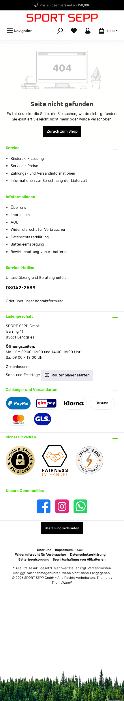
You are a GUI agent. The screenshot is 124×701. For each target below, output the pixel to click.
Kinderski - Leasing (27, 158)
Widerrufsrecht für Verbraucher (38, 229)
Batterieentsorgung (27, 244)
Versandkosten (99, 568)
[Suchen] (60, 31)
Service (13, 148)
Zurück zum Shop (62, 131)
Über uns (18, 207)
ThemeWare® (62, 583)
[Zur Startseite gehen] (62, 17)
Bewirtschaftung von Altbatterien (39, 252)
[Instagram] (62, 506)
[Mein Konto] (88, 31)
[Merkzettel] (74, 31)
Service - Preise (24, 166)
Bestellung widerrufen (62, 528)
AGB (14, 222)
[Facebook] (43, 506)
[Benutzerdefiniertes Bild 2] (57, 463)
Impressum (20, 215)
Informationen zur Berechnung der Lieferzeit (49, 180)
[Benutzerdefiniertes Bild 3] (92, 463)
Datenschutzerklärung (30, 237)
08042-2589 (20, 287)
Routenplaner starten (70, 375)
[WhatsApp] (80, 506)
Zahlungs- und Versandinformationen (43, 173)
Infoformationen (20, 197)
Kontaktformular (49, 301)
